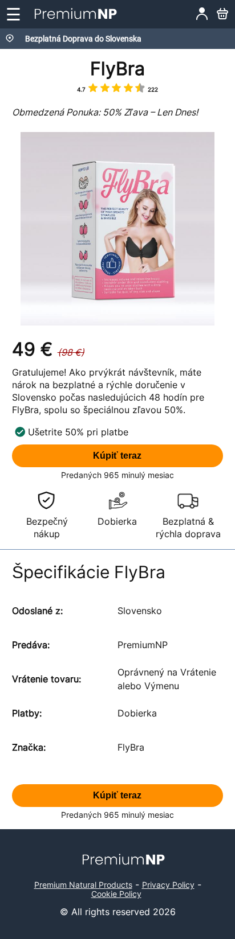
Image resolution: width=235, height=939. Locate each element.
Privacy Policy (168, 884)
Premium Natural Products (83, 884)
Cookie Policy (116, 894)
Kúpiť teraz (117, 455)
